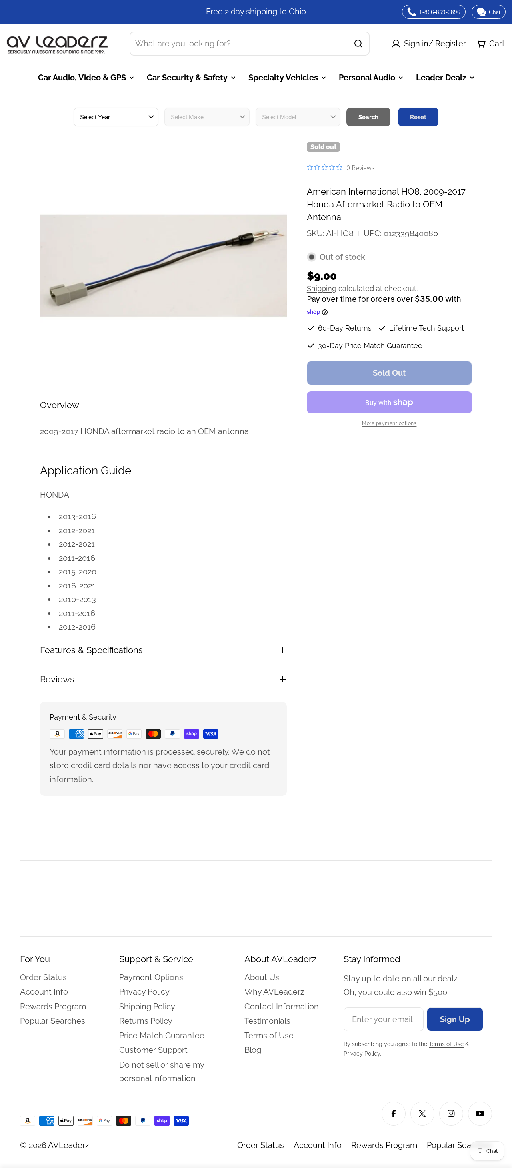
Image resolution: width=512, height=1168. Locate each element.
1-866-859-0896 (439, 12)
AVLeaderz (68, 1145)
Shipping (321, 288)
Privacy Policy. (362, 1053)
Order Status (260, 1145)
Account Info (318, 1145)
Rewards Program (384, 1145)
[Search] (358, 43)
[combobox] (250, 44)
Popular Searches (459, 1145)
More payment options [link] (389, 423)
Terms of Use (446, 1044)
